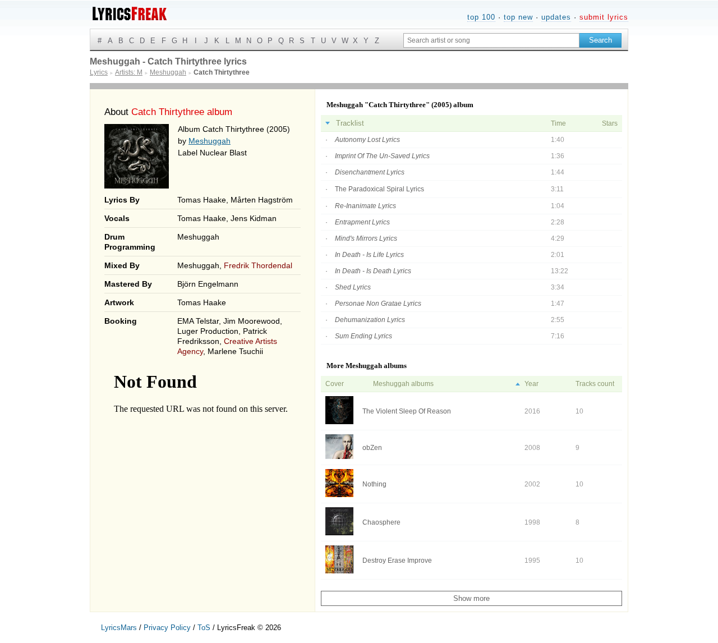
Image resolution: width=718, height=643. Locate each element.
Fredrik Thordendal (258, 265)
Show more (471, 598)
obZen (372, 448)
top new (518, 17)
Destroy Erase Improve (397, 560)
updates (556, 17)
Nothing (374, 484)
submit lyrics (603, 17)
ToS (203, 627)
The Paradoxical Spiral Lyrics (379, 189)
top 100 (481, 17)
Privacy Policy (167, 627)
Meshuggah (209, 140)
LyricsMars (119, 627)
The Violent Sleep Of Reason (406, 411)
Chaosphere (381, 522)
